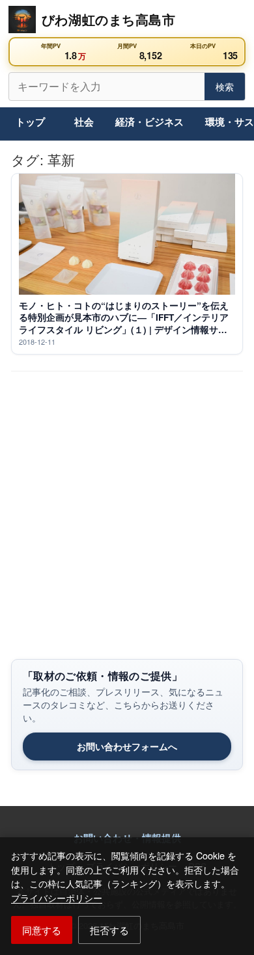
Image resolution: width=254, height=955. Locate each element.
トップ (30, 121)
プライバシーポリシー (56, 897)
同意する (41, 929)
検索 (225, 86)
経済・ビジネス (149, 121)
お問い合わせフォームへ (127, 746)
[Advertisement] (127, 526)
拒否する (109, 929)
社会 (84, 121)
